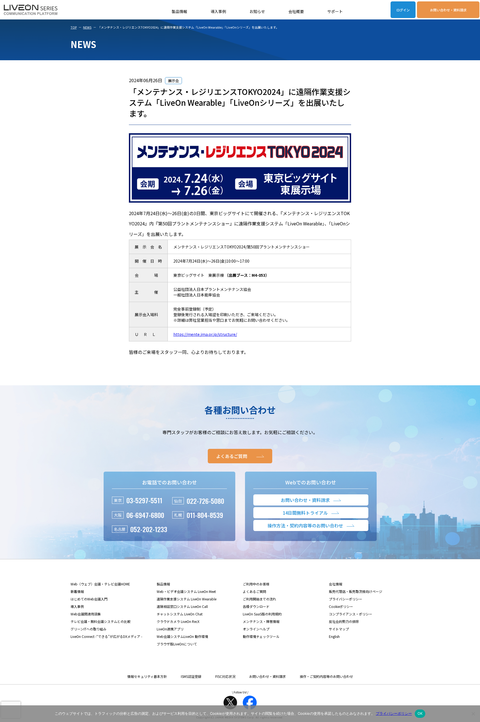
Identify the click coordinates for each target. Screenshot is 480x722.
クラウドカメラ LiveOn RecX (178, 621)
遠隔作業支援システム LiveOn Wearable (186, 599)
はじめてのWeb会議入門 (89, 599)
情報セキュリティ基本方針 (147, 676)
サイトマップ (339, 629)
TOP (74, 27)
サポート (335, 11)
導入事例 (218, 11)
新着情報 (77, 591)
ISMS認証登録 (191, 676)
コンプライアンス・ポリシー (350, 614)
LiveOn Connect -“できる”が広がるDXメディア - (106, 636)
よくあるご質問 (254, 591)
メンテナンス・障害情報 (261, 621)
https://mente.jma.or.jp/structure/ (205, 334)
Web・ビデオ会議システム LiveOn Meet (186, 591)
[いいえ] (473, 713)
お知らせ (257, 11)
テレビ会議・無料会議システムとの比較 (101, 621)
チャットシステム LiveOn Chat (179, 614)
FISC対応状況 (225, 676)
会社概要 (296, 11)
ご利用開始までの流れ (259, 599)
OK (420, 713)
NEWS (87, 27)
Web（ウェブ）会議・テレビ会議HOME (100, 584)
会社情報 (335, 584)
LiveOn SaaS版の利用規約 (262, 614)
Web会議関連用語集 (86, 614)
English (334, 636)
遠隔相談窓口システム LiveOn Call (182, 606)
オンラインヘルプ (256, 629)
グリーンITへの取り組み (88, 629)
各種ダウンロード (256, 606)
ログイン (403, 9)
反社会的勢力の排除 (344, 621)
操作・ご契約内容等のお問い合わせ (326, 676)
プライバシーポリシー (345, 599)
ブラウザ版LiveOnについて (177, 644)
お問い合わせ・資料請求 (448, 9)
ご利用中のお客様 (256, 584)
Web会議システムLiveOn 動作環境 (182, 636)
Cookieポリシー (341, 606)
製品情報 (179, 11)
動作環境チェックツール (261, 636)
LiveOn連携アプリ (170, 629)
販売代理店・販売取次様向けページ (355, 591)
